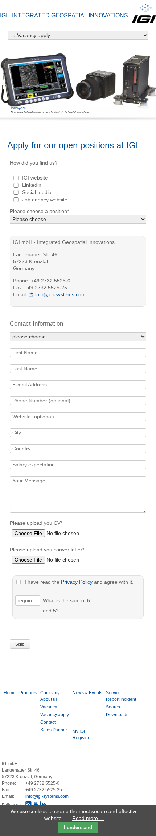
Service (113, 692)
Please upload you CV (36, 523)
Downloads (117, 714)
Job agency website (44, 199)
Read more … (88, 818)
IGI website (35, 178)
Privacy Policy (77, 582)
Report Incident (121, 699)
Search (113, 707)
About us (49, 699)
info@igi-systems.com (60, 294)
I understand (78, 827)
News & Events (87, 692)
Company (49, 692)
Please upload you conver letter (47, 549)
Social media (37, 192)
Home (10, 692)
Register (81, 737)
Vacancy (48, 707)
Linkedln (31, 185)
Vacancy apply (54, 714)
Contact (48, 722)
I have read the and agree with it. (79, 582)
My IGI (79, 731)
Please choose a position (39, 211)
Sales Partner (53, 729)
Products (28, 692)
